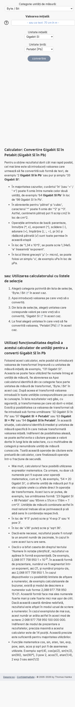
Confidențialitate (25, 677)
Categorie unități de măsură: (37, 4)
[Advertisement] (37, 104)
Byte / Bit (19, 293)
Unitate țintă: (37, 44)
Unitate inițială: (38, 32)
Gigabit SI (33, 316)
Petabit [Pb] (48, 325)
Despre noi (9, 677)
